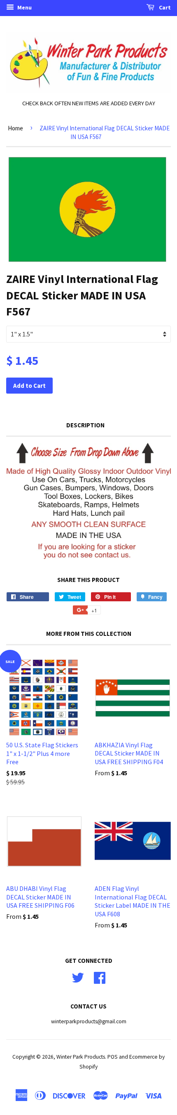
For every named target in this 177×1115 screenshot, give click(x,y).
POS (112, 1056)
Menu (24, 7)
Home (15, 128)
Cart (164, 7)
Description (85, 425)
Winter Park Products (80, 1056)
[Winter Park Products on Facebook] (99, 977)
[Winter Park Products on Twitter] (78, 977)
